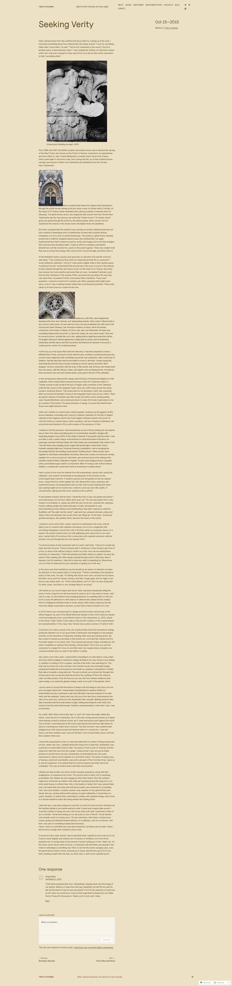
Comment (106, 940)
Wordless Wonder (47, 961)
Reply (47, 901)
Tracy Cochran (46, 7)
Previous (44, 958)
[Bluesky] (185, 5)
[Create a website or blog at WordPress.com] (192, 977)
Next (111, 958)
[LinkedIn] (189, 5)
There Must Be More (105, 961)
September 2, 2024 (53, 879)
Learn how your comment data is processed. (93, 947)
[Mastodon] (185, 9)
